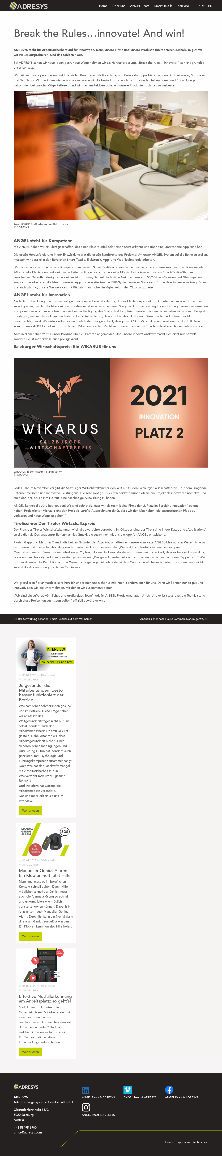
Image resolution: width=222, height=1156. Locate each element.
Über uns (118, 6)
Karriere (183, 6)
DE (202, 6)
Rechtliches (200, 1142)
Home (103, 6)
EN (210, 6)
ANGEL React (140, 6)
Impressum (183, 1142)
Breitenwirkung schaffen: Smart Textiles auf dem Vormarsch (55, 619)
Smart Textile (163, 6)
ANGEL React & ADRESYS (98, 1097)
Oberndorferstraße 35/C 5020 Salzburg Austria (31, 1115)
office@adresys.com (28, 1132)
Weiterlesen (30, 810)
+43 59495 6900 (25, 1127)
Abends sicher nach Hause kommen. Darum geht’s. (172, 619)
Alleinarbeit (47, 675)
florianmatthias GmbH (71, 535)
